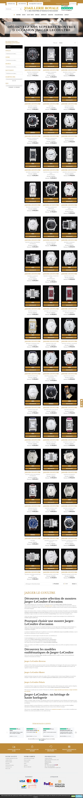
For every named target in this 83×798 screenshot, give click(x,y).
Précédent (55, 584)
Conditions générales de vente (11, 758)
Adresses (25, 765)
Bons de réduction (27, 766)
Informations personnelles (29, 758)
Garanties (50, 14)
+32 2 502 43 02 (22, 3)
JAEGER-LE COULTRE (51, 205)
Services (37, 14)
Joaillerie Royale (59, 14)
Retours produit (27, 760)
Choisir (67, 43)
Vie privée (7, 763)
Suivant (74, 584)
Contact (67, 14)
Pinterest (81, 403)
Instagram (81, 406)
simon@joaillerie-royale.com (35, 3)
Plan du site (8, 768)
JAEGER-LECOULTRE (32, 572)
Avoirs (25, 763)
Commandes (26, 761)
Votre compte (29, 756)
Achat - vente (30, 14)
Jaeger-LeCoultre (32, 70)
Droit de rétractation (10, 765)
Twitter (81, 400)
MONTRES (18, 14)
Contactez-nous (11, 3)
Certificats (43, 14)
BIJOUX (23, 14)
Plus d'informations (79, 796)
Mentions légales (9, 761)
